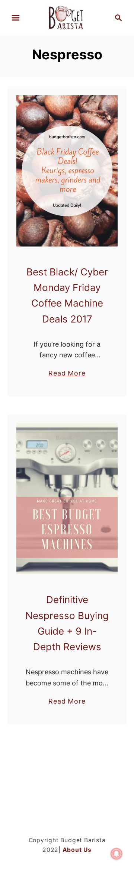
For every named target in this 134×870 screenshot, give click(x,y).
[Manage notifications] (116, 854)
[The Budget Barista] (67, 17)
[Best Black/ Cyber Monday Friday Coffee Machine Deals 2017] (67, 171)
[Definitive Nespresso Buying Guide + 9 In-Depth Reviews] (67, 499)
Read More (67, 373)
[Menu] (15, 17)
